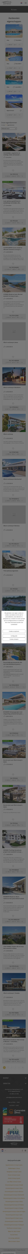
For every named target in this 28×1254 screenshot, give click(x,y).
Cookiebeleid (14, 624)
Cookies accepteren (14, 631)
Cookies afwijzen (14, 639)
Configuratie (14, 636)
